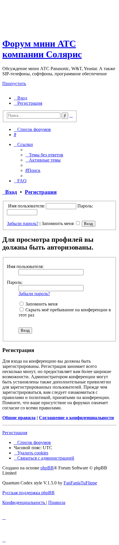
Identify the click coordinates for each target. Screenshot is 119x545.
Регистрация (41, 192)
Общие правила (19, 417)
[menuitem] (20, 97)
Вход (9, 192)
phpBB (47, 467)
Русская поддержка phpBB (28, 492)
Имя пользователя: (25, 266)
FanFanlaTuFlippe (80, 482)
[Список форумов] (52, 29)
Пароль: (15, 282)
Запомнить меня (58, 223)
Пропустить (14, 83)
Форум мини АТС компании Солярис (42, 48)
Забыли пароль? (22, 223)
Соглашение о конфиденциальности (76, 417)
